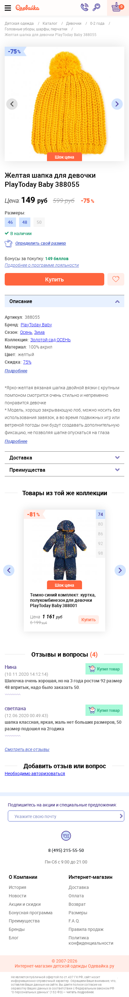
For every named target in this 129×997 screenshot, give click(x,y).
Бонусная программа (31, 913)
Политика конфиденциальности (91, 940)
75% (27, 362)
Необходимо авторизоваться (35, 773)
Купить (54, 279)
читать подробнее (80, 992)
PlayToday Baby (36, 325)
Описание (20, 301)
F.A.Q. (74, 921)
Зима (39, 332)
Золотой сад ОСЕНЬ (50, 340)
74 (100, 514)
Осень (26, 332)
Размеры (78, 913)
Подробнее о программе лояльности (42, 265)
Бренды (17, 929)
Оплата (76, 896)
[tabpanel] (64, 104)
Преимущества (27, 469)
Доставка (20, 457)
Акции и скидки (25, 904)
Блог (13, 938)
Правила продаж (86, 929)
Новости (17, 896)
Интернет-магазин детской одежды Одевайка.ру (64, 966)
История (17, 887)
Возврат (77, 904)
